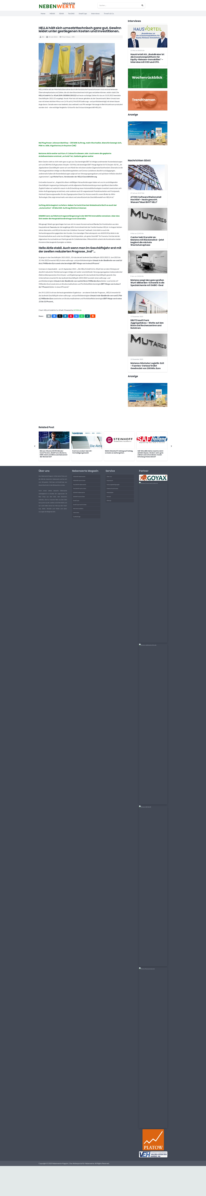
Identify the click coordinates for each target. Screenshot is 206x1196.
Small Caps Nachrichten (79, 504)
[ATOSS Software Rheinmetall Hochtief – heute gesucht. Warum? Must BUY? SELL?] (147, 177)
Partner (109, 496)
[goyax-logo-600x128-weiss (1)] (153, 478)
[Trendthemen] (147, 100)
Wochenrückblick (78, 508)
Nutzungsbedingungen (113, 484)
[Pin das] (70, 316)
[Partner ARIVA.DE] (153, 886)
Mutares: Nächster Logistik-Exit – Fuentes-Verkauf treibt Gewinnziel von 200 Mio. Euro (147, 366)
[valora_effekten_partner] (153, 1154)
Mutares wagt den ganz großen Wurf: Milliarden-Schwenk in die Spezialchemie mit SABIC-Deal (147, 283)
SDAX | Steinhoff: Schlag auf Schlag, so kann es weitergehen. (119, 452)
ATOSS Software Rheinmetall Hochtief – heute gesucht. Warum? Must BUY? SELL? (145, 200)
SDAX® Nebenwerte (79, 492)
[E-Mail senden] (48, 316)
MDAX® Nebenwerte (79, 476)
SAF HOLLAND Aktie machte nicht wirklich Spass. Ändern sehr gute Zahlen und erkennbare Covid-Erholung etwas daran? (150, 454)
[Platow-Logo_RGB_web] (153, 1139)
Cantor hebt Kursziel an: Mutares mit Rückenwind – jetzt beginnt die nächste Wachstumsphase (147, 241)
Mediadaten (110, 492)
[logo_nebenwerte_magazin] (57, 5)
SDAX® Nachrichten (79, 496)
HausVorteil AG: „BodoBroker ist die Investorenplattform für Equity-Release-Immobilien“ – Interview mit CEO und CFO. (147, 58)
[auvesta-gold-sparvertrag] (147, 133)
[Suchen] (142, 5)
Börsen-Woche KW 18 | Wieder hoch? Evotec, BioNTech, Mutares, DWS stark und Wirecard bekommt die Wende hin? (53, 454)
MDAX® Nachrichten (79, 480)
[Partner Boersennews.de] (153, 1047)
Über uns (109, 476)
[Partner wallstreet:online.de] (153, 724)
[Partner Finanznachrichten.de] (153, 562)
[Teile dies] (54, 316)
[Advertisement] (81, 126)
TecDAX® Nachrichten (79, 488)
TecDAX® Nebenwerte (79, 484)
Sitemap (109, 500)
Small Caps (76, 500)
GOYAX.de (77, 310)
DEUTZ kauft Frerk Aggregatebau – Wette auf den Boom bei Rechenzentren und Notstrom (147, 324)
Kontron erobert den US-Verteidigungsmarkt (82, 452)
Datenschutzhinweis (112, 488)
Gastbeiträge (76, 516)
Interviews (76, 512)
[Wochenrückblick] (147, 78)
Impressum (110, 480)
